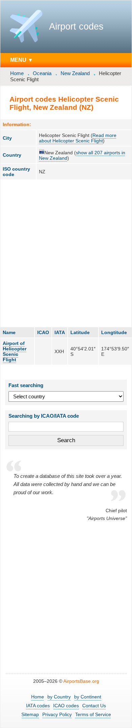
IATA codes (38, 705)
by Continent (87, 696)
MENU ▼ (21, 60)
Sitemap (30, 714)
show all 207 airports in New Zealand (82, 155)
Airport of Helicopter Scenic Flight (14, 351)
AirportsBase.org (81, 681)
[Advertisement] (66, 253)
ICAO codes (66, 705)
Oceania (42, 73)
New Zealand (75, 73)
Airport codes (76, 26)
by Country (59, 696)
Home (17, 73)
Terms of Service (93, 714)
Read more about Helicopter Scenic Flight (77, 138)
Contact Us (94, 705)
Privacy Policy (57, 714)
